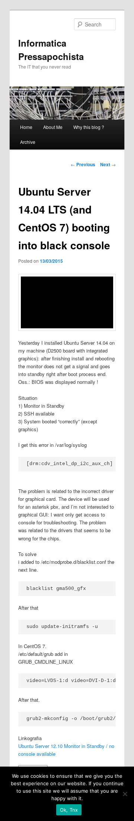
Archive (27, 142)
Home (26, 127)
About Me (53, 127)
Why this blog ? (88, 127)
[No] (124, 794)
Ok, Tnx (69, 810)
